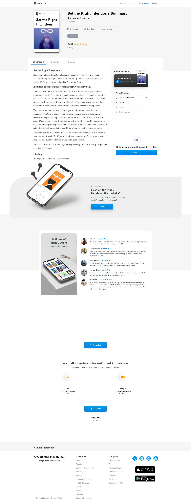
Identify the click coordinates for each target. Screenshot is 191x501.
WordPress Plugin (116, 472)
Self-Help (79, 472)
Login (154, 3)
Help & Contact (115, 460)
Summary (37, 62)
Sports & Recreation (84, 498)
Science (79, 490)
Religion (79, 494)
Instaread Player (115, 468)
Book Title (38, 12)
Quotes (71, 62)
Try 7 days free (137, 152)
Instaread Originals (83, 479)
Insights (55, 62)
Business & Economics (85, 468)
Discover (123, 3)
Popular (79, 464)
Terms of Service (42, 498)
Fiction (78, 487)
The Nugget (113, 479)
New (78, 460)
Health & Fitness (82, 483)
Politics (79, 475)
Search (133, 3)
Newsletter (113, 475)
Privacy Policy (56, 498)
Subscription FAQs (116, 483)
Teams (111, 464)
